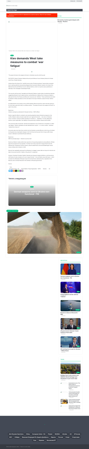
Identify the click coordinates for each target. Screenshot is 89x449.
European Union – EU (38, 434)
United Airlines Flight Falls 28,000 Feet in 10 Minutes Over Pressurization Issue (74, 407)
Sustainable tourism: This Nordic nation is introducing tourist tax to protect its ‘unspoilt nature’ (74, 385)
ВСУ (10, 437)
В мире (17, 437)
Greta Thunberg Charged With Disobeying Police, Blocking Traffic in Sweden (74, 401)
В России (77, 434)
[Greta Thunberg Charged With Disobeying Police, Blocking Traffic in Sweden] (64, 401)
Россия (60, 437)
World (12, 55)
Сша (34, 440)
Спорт (68, 437)
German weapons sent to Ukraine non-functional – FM (32, 193)
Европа (53, 437)
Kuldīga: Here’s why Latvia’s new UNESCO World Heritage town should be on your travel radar (70, 377)
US (71, 434)
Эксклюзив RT (51, 440)
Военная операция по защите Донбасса (35, 437)
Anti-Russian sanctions (16, 434)
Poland (50, 434)
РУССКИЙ (79, 1)
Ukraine (64, 434)
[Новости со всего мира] (11, 5)
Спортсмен (76, 437)
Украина (41, 440)
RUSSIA (57, 434)
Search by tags (12, 10)
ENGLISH (72, 1)
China (28, 434)
